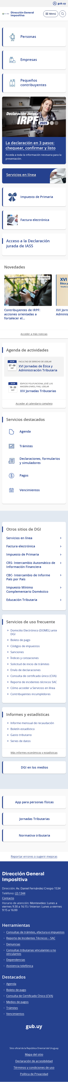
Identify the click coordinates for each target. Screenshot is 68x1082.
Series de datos (20, 741)
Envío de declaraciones (25, 670)
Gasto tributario (21, 735)
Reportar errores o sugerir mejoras (34, 856)
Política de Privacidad (34, 1074)
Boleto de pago (20, 640)
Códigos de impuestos (25, 646)
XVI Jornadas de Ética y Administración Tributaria (38, 368)
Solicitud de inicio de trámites (29, 664)
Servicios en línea (21, 175)
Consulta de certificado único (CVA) (33, 676)
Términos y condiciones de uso (34, 1067)
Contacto (8, 898)
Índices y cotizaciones (24, 658)
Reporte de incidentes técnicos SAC (33, 682)
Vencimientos (15, 1014)
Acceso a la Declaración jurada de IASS (28, 243)
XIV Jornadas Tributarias (38, 391)
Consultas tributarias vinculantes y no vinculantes (31, 952)
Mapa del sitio (34, 1054)
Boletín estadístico (22, 729)
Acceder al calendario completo (34, 403)
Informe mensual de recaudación (32, 723)
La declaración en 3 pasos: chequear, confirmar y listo (30, 145)
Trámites (12, 1008)
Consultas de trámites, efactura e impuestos (35, 932)
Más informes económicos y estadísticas (34, 752)
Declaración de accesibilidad (34, 1061)
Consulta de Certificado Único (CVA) (29, 996)
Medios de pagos (17, 1002)
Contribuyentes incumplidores (30, 694)
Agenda (11, 984)
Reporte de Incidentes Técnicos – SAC (30, 938)
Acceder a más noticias (34, 334)
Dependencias (15, 960)
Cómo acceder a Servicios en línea (32, 688)
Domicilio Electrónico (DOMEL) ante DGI (33, 632)
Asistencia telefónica (19, 966)
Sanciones (17, 652)
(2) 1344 (20, 893)
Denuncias (13, 944)
